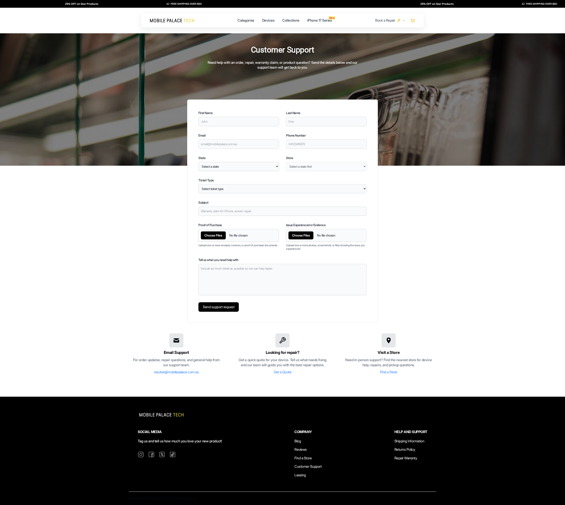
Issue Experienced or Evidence (306, 225)
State (202, 158)
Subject (203, 202)
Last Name (293, 113)
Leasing (300, 475)
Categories (245, 20)
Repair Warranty (405, 458)
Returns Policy (404, 449)
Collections (290, 20)
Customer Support (308, 466)
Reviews (300, 449)
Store (289, 158)
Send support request (218, 307)
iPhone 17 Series (319, 20)
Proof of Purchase (210, 225)
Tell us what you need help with (218, 260)
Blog (297, 441)
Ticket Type (206, 180)
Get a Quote (283, 372)
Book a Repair (385, 20)
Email (201, 135)
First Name (205, 113)
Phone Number (296, 135)
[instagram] (141, 454)
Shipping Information (409, 441)
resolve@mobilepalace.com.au (176, 372)
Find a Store (388, 372)
